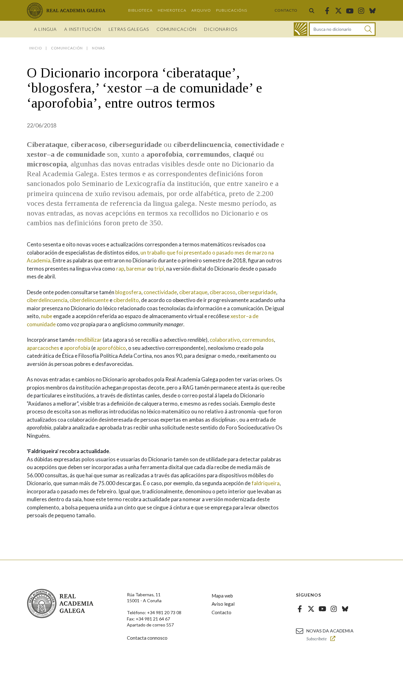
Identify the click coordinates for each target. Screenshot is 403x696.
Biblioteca (140, 10)
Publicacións (231, 10)
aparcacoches (43, 348)
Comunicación (176, 29)
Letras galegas (129, 29)
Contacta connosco (147, 638)
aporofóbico (111, 348)
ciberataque (193, 292)
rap (120, 268)
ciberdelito (126, 300)
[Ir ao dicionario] (300, 29)
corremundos (258, 339)
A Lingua (45, 29)
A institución (82, 29)
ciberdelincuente (89, 300)
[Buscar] (311, 10)
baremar (136, 268)
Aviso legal (223, 604)
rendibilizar (88, 339)
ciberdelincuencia (47, 300)
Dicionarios (220, 29)
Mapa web (222, 595)
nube (46, 316)
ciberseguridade (257, 292)
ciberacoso (223, 292)
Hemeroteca (172, 10)
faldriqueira (266, 483)
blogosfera (128, 292)
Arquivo (201, 10)
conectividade (160, 292)
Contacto (286, 10)
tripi (159, 268)
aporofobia (77, 348)
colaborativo (225, 339)
